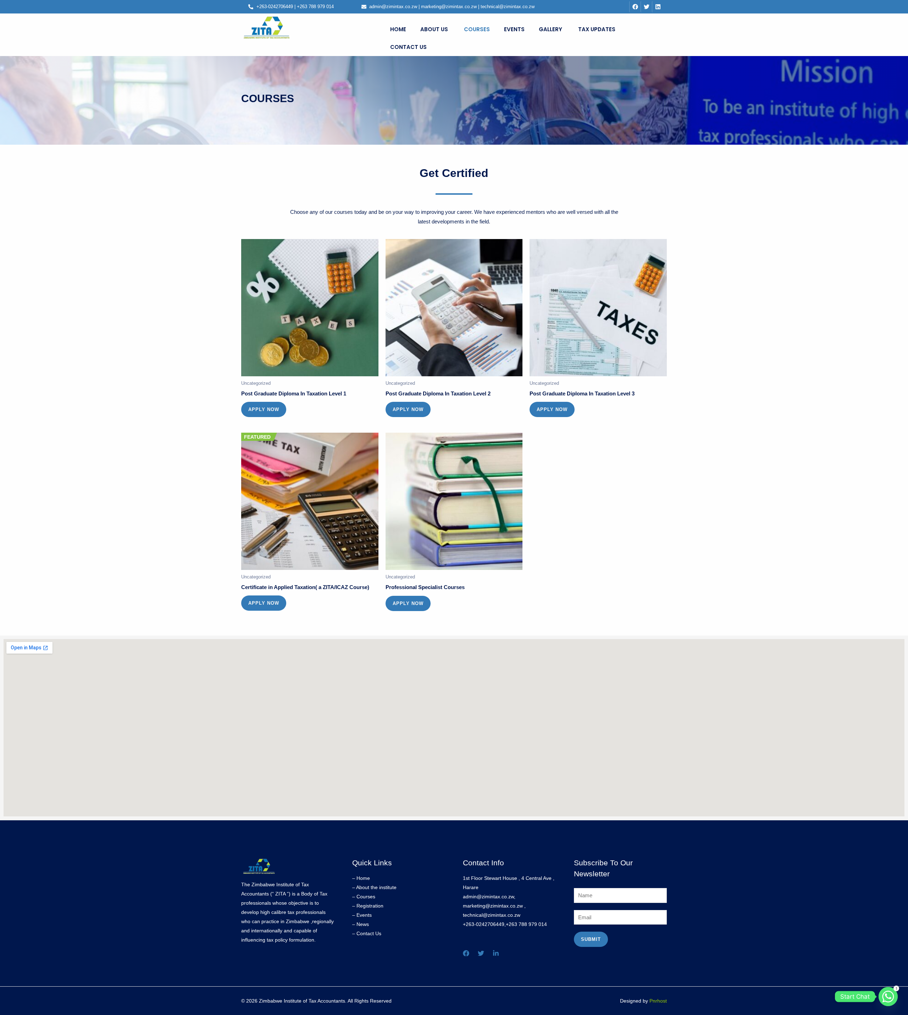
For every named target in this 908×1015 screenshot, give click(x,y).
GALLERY (550, 29)
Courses (477, 29)
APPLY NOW (263, 409)
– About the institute (374, 887)
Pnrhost (658, 1001)
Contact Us (408, 47)
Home (398, 29)
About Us (434, 29)
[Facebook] (466, 953)
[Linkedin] (496, 953)
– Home (361, 878)
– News (360, 924)
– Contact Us (366, 933)
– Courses (363, 896)
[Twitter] (481, 953)
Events (514, 29)
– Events (362, 915)
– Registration (367, 906)
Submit (591, 939)
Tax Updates (596, 29)
